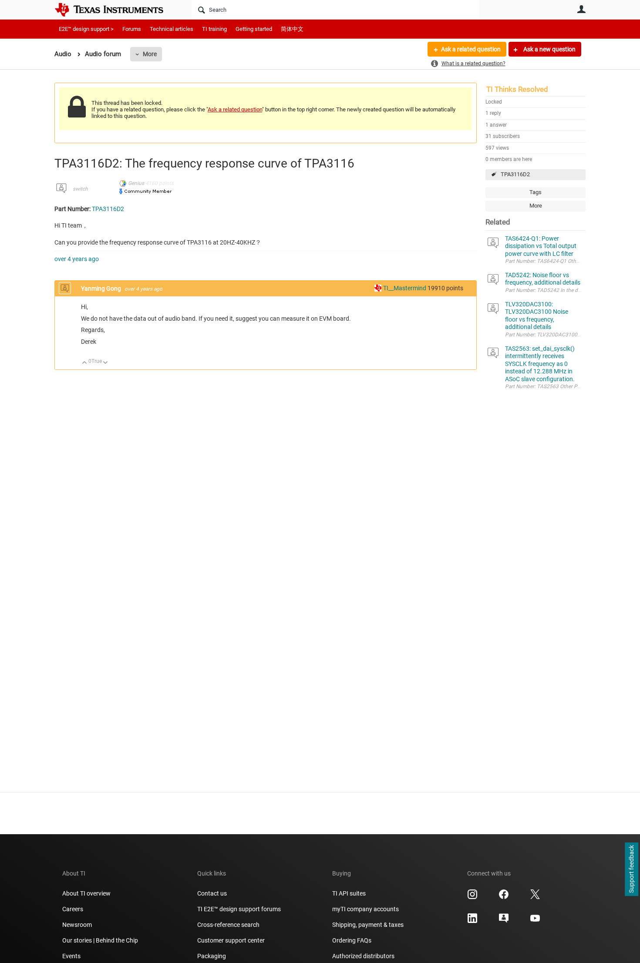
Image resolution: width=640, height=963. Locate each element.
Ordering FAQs (351, 940)
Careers (72, 909)
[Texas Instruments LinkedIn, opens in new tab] (472, 921)
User (581, 9)
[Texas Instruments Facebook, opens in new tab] (504, 897)
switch (80, 189)
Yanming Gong (101, 288)
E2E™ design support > (86, 29)
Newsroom (77, 924)
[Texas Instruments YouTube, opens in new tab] (535, 921)
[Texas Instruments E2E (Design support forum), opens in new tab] (504, 921)
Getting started (254, 29)
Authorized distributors (363, 956)
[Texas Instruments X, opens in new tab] (535, 897)
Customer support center (231, 940)
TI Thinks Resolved (517, 89)
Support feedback (631, 869)
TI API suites (349, 893)
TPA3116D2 (515, 174)
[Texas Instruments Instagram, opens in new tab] (472, 897)
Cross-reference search (228, 924)
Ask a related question (471, 49)
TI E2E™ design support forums (239, 909)
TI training (214, 29)
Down (105, 363)
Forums (131, 29)
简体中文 (292, 29)
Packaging (211, 956)
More (150, 53)
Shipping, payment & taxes (368, 924)
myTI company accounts (365, 909)
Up (84, 363)
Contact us (212, 893)
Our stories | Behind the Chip (100, 940)
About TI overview (86, 893)
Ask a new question (549, 49)
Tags (535, 192)
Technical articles (171, 29)
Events (71, 956)
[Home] (115, 10)
